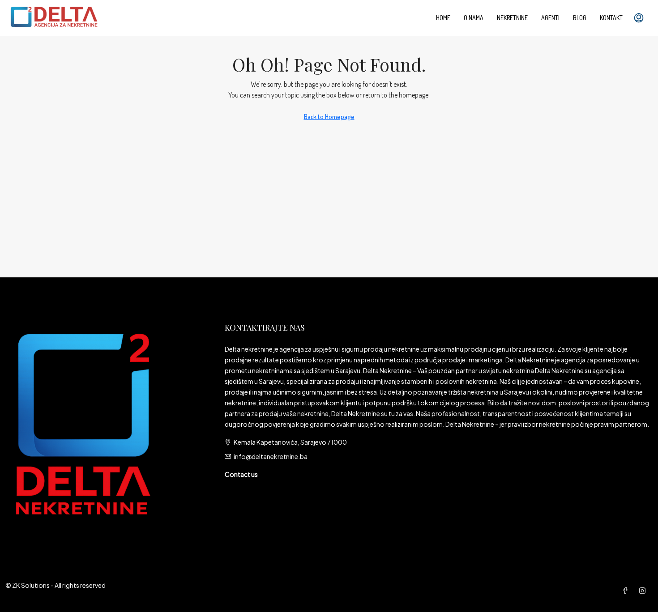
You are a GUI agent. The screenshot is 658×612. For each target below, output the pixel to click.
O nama (473, 17)
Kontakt (611, 17)
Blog (579, 17)
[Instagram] (644, 590)
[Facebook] (627, 590)
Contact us (241, 474)
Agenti (550, 17)
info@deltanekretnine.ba (271, 456)
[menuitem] (638, 17)
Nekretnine (512, 17)
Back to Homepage (329, 116)
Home (443, 17)
